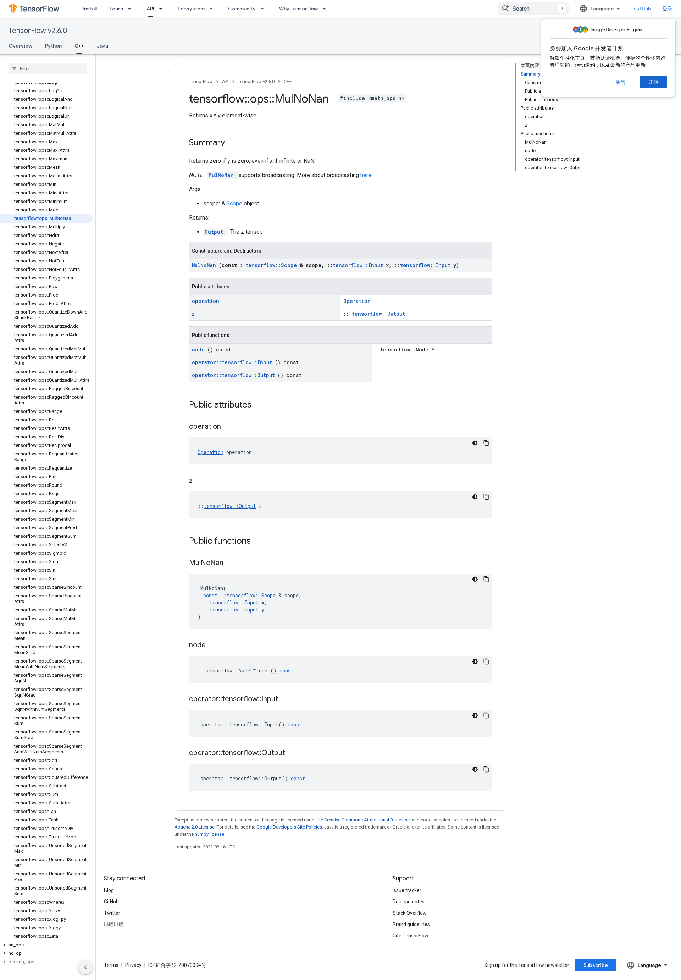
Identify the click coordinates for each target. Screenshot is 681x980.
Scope (235, 203)
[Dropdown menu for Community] (264, 8)
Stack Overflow (410, 913)
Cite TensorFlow (410, 936)
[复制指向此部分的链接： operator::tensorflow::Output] (294, 753)
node (199, 349)
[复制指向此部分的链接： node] (214, 645)
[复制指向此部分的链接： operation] (230, 427)
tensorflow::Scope (272, 265)
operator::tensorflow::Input (233, 362)
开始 (653, 82)
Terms (111, 965)
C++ (79, 46)
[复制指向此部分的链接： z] (201, 481)
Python (53, 46)
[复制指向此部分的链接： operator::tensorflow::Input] (287, 699)
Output (215, 231)
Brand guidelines (411, 924)
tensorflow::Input (359, 265)
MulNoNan (223, 175)
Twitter (112, 913)
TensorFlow (201, 81)
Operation (357, 301)
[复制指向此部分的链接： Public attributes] (261, 405)
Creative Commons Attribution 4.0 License (367, 820)
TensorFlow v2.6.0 (38, 30)
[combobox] (533, 8)
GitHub (642, 8)
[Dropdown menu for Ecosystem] (213, 8)
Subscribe (595, 965)
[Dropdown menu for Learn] (131, 8)
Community (242, 8)
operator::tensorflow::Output (235, 375)
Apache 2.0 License (195, 827)
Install (90, 8)
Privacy (133, 965)
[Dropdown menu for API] (162, 8)
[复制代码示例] (486, 443)
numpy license (209, 834)
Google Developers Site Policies (289, 827)
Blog (109, 890)
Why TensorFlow (298, 8)
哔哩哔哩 (114, 924)
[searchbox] (48, 68)
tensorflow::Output (378, 313)
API (150, 8)
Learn (116, 8)
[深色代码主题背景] (475, 443)
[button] (46, 945)
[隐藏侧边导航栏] (85, 967)
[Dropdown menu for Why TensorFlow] (326, 8)
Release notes (409, 901)
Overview (20, 46)
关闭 (620, 82)
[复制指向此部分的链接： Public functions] (260, 541)
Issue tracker (407, 890)
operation (205, 301)
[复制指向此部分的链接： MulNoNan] (232, 563)
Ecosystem (191, 8)
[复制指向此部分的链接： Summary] (234, 143)
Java (102, 46)
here (365, 175)
